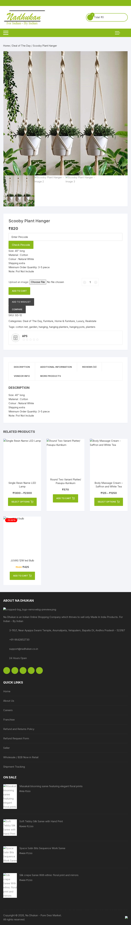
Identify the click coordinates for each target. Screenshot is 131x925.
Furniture (48, 321)
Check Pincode (21, 244)
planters (90, 326)
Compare (17, 309)
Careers (8, 710)
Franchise (9, 719)
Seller (6, 747)
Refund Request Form (16, 738)
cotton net (22, 326)
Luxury (80, 321)
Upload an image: (19, 282)
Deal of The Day (21, 45)
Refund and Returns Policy (18, 729)
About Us (8, 700)
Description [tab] (22, 366)
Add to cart (19, 291)
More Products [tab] (50, 376)
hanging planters (58, 326)
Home (6, 45)
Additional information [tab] (56, 366)
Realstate (90, 321)
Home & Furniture (65, 321)
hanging (43, 326)
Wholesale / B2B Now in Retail (20, 757)
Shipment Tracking (14, 766)
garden (33, 326)
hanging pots (77, 326)
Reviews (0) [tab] (89, 366)
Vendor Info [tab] (22, 376)
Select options (20, 501)
